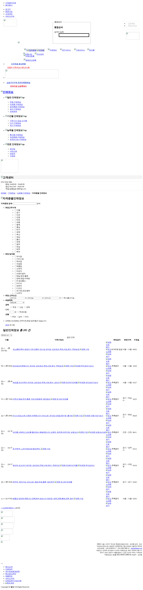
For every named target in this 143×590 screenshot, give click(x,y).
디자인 (19, 288)
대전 (18, 220)
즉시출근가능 (69, 298)
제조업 (19, 261)
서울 (18, 210)
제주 (18, 249)
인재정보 (11, 193)
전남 (18, 247)
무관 (14, 307)
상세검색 (13, 111)
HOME (3, 193)
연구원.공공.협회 (23, 291)
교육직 (19, 269)
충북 (18, 225)
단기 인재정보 (15, 123)
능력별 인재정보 (23, 193)
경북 (18, 232)
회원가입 (9, 12)
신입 (21, 307)
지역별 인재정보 (16, 104)
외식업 (12, 149)
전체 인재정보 (15, 102)
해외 (18, 252)
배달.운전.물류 (22, 276)
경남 (18, 237)
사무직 (19, 293)
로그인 (8, 9)
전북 (18, 242)
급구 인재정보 (15, 109)
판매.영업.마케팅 (23, 278)
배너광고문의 (10, 574)
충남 (18, 227)
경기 (18, 212)
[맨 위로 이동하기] (2, 563)
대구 (18, 230)
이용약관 (9, 569)
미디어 (19, 283)
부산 (18, 234)
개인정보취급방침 (12, 571)
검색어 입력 (59, 32)
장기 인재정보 (15, 125)
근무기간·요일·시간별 (18, 121)
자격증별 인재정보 (17, 137)
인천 (18, 215)
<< (2, 508)
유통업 (19, 266)
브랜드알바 (21, 274)
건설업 (12, 156)
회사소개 (9, 567)
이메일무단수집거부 (13, 581)
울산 (18, 239)
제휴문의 (9, 576)
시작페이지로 (10, 3)
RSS (12, 583)
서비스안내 (132, 26)
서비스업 (13, 151)
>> (15, 508)
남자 (20, 317)
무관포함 (23, 312)
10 (12, 508)
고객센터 (131, 23)
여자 (26, 317)
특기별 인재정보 (16, 135)
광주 (18, 244)
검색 (62, 39)
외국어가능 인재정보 (18, 139)
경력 (28, 307)
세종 (18, 222)
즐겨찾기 (9, 5)
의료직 (12, 154)
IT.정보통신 (21, 281)
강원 (18, 217)
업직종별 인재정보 (17, 107)
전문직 (19, 286)
